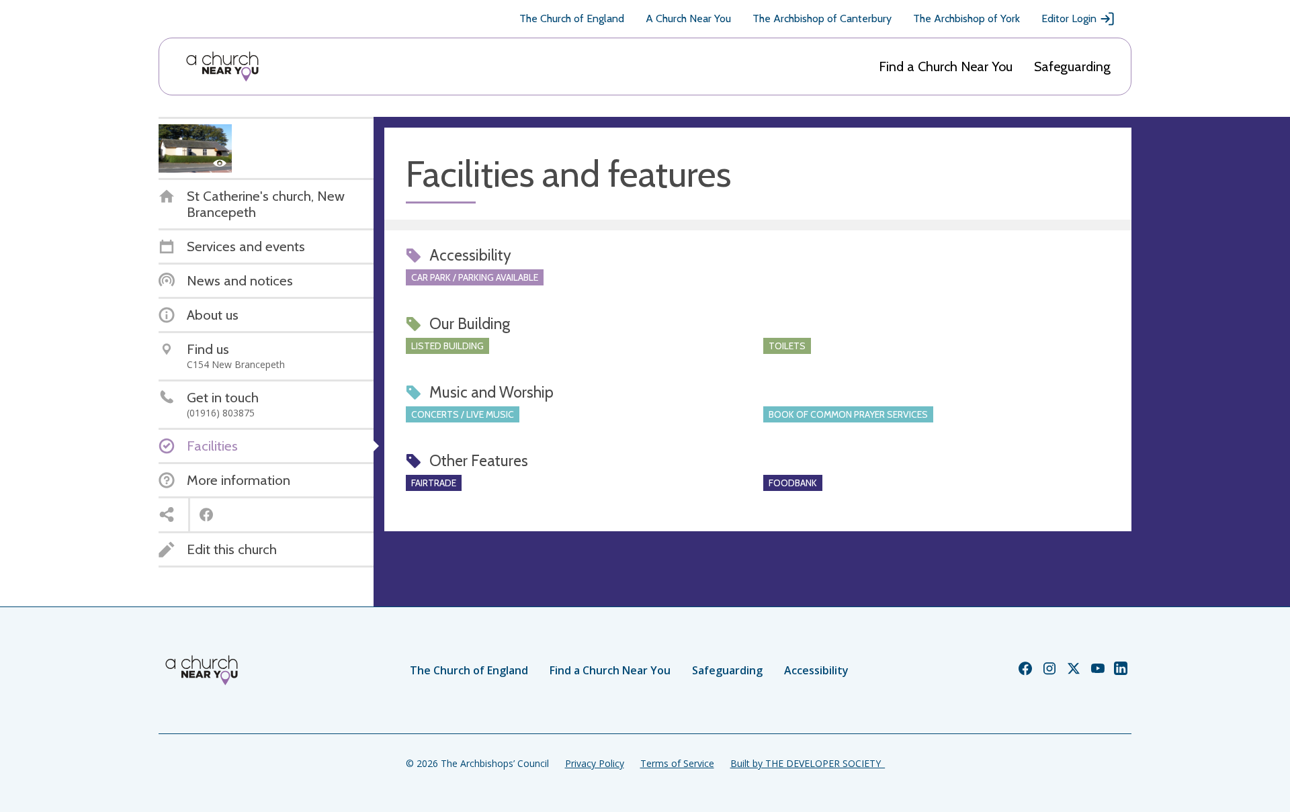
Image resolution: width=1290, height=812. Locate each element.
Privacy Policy (594, 763)
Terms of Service (677, 763)
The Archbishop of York (966, 18)
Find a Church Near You (946, 66)
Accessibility (816, 670)
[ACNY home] (222, 66)
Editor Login (1068, 18)
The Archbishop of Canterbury (822, 18)
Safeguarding (1072, 66)
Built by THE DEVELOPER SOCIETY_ (807, 763)
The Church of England (571, 18)
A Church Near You (688, 18)
